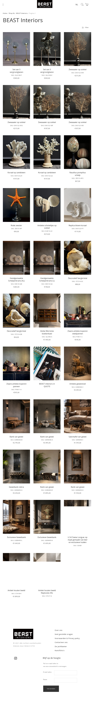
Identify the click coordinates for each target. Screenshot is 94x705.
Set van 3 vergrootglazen (16, 70)
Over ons (58, 630)
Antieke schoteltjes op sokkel (47, 226)
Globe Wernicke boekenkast (47, 332)
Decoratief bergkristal (77, 278)
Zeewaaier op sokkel (77, 69)
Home (5, 13)
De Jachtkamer (61, 646)
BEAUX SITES (29, 646)
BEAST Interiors (22, 13)
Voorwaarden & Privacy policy (67, 638)
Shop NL (12, 13)
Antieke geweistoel (77, 384)
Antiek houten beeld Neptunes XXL (47, 591)
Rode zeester (16, 225)
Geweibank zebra (16, 487)
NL (77, 4)
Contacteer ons (61, 642)
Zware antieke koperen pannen (16, 385)
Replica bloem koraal (78, 225)
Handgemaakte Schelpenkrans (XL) (16, 279)
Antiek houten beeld (16, 590)
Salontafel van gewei (77, 436)
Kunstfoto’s (60, 650)
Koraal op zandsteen (16, 172)
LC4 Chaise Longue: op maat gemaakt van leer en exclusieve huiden (77, 540)
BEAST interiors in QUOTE (47, 385)
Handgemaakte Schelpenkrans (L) (47, 279)
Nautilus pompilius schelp (77, 173)
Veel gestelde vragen (64, 634)
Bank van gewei (16, 436)
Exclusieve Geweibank (16, 537)
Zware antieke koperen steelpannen (78, 332)
